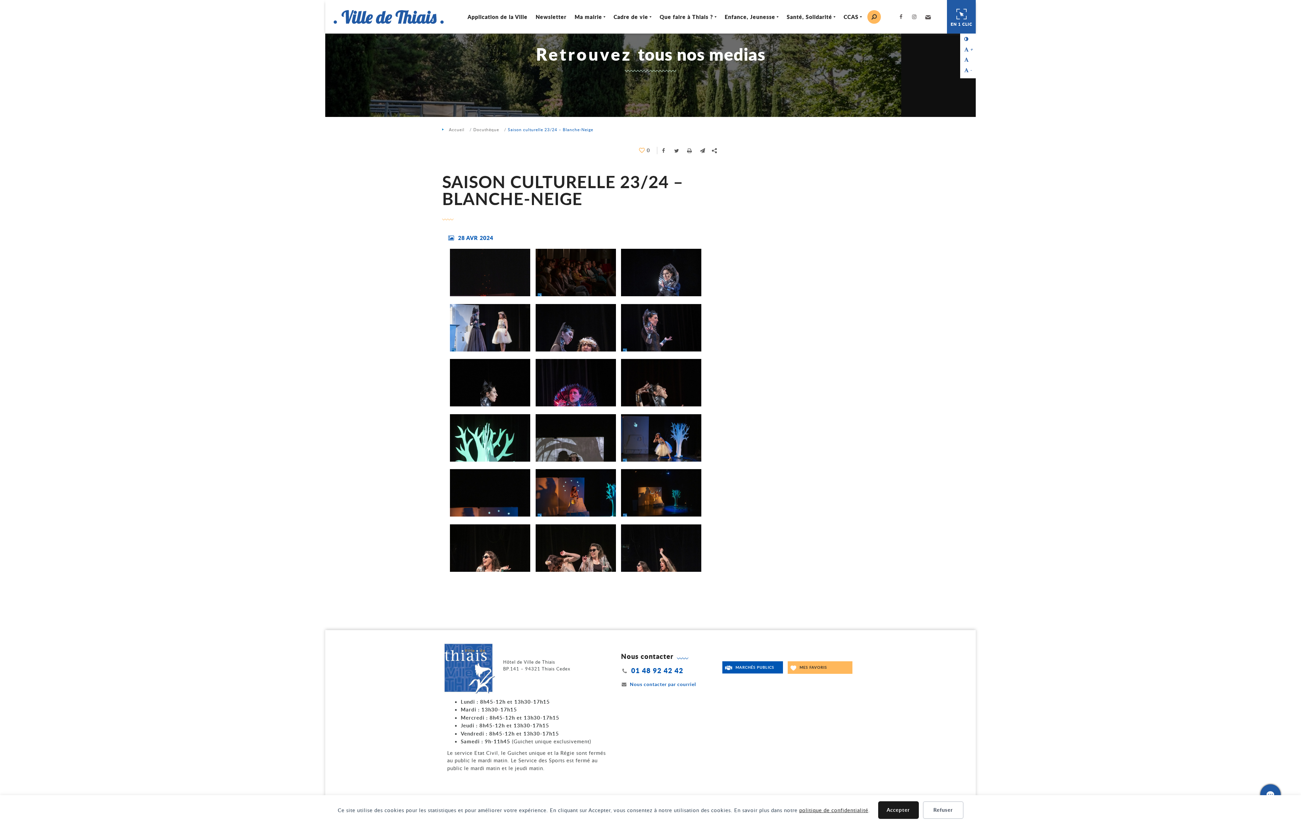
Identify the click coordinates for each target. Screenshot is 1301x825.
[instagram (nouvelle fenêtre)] (916, 16)
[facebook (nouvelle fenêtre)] (902, 16)
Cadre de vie (631, 17)
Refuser (943, 809)
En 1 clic (961, 24)
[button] (927, 17)
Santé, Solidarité (809, 17)
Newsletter (551, 17)
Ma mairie (588, 17)
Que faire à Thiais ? (686, 17)
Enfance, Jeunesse (750, 17)
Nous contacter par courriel (663, 684)
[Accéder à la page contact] (1270, 794)
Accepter (898, 809)
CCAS (851, 17)
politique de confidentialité (833, 810)
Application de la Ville (498, 17)
